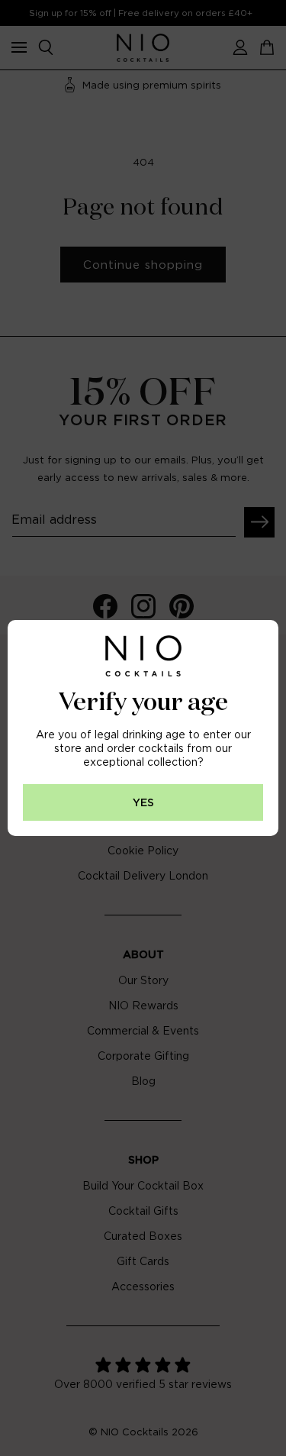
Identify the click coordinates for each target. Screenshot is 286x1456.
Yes (143, 803)
